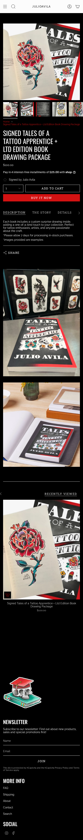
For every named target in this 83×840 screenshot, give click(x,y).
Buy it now (41, 198)
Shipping (8, 794)
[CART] (78, 6)
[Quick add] (7, 595)
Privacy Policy (62, 768)
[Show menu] (5, 6)
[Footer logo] (22, 693)
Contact (8, 807)
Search (7, 813)
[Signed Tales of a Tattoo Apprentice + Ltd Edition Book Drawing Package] (41, 549)
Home (6, 121)
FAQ (5, 788)
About (7, 800)
